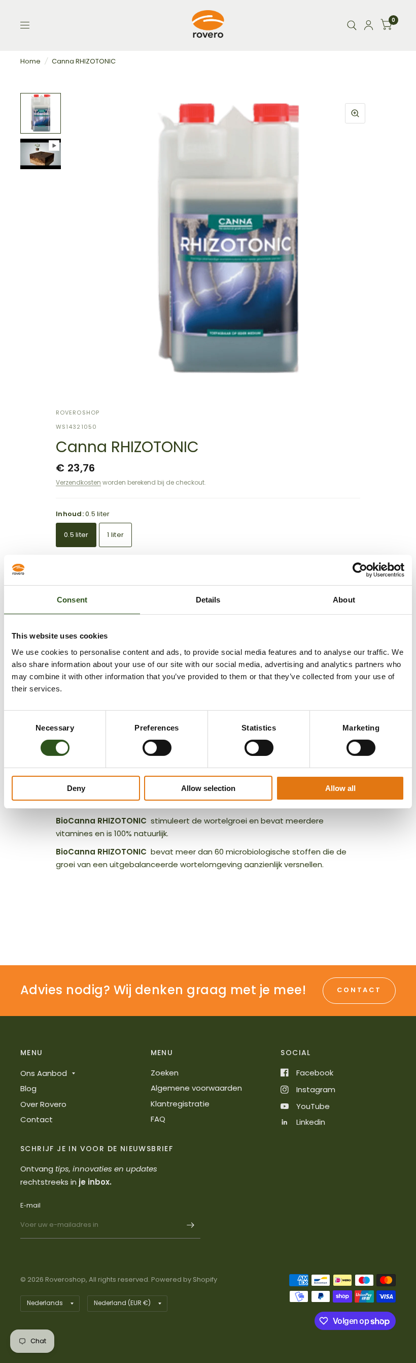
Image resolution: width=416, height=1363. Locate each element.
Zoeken (165, 1072)
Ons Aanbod (43, 1073)
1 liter (115, 535)
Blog (28, 1088)
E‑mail (30, 1205)
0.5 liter (76, 535)
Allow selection (208, 788)
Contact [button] (359, 990)
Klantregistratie (180, 1103)
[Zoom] (355, 113)
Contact (36, 1119)
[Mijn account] (368, 25)
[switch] (157, 748)
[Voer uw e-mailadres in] (190, 1225)
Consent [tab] (72, 599)
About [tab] (344, 599)
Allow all (340, 788)
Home (30, 61)
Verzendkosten (78, 482)
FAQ (158, 1119)
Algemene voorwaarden (196, 1088)
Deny (76, 788)
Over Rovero (43, 1104)
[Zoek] (351, 25)
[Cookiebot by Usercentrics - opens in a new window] (360, 569)
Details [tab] (208, 599)
